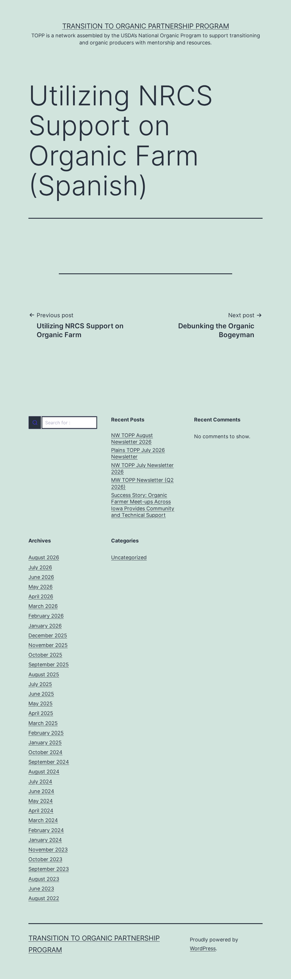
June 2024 (41, 791)
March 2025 (43, 723)
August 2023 (43, 879)
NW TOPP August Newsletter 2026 (132, 438)
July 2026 (40, 567)
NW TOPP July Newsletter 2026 (142, 468)
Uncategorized (129, 557)
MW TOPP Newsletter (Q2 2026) (142, 483)
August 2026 (43, 557)
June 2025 (41, 694)
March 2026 (43, 606)
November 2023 (48, 850)
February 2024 (46, 830)
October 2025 (45, 655)
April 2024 (40, 811)
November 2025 (48, 645)
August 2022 (43, 898)
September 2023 (48, 869)
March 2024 (43, 820)
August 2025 (43, 674)
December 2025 (47, 635)
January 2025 (45, 742)
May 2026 (40, 587)
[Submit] (35, 422)
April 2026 (40, 596)
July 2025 (40, 684)
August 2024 (43, 772)
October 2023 (45, 859)
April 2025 (40, 713)
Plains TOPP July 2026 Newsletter (138, 453)
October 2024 (45, 752)
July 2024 (40, 782)
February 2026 (46, 616)
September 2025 (48, 664)
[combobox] (62, 422)
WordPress (203, 948)
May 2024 (40, 801)
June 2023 (41, 889)
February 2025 (46, 733)
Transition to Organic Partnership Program (145, 26)
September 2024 (48, 762)
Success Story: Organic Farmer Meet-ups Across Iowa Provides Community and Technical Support (142, 505)
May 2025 (40, 703)
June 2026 (41, 577)
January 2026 (45, 626)
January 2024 (45, 840)
